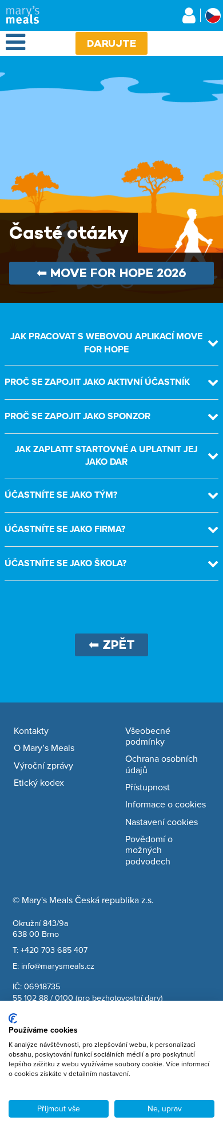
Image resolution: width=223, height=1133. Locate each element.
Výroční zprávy (43, 765)
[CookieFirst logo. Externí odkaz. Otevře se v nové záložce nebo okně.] (13, 1018)
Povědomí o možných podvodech (149, 850)
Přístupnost (147, 787)
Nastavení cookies (161, 822)
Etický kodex (39, 783)
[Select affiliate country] (213, 16)
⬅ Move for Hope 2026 (111, 273)
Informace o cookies (165, 804)
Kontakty (31, 731)
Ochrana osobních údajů (161, 764)
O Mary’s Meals (44, 748)
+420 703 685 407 (54, 950)
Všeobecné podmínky (147, 736)
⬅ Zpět (112, 644)
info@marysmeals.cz (57, 966)
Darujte (111, 43)
